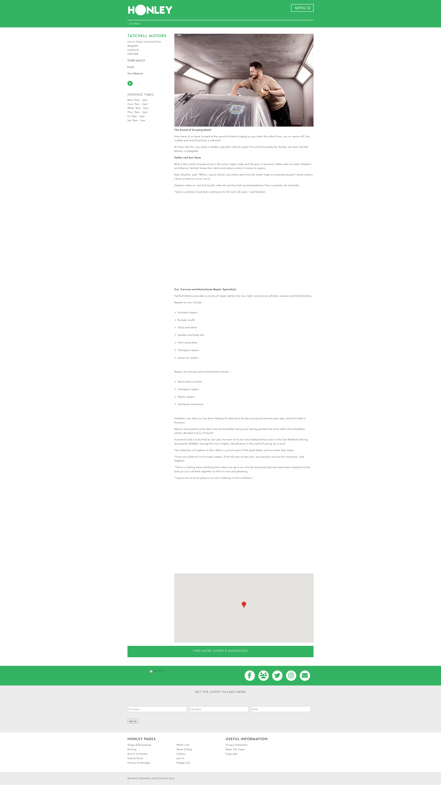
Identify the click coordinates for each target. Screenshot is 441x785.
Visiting (131, 749)
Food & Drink (135, 758)
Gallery (181, 754)
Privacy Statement (237, 745)
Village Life (183, 763)
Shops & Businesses (139, 745)
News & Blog (184, 749)
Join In (180, 758)
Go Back (134, 23)
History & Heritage (138, 763)
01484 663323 (136, 60)
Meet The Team (235, 749)
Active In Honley (137, 754)
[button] (244, 605)
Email (130, 67)
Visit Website (135, 73)
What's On (183, 745)
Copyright (232, 754)
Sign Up (133, 721)
